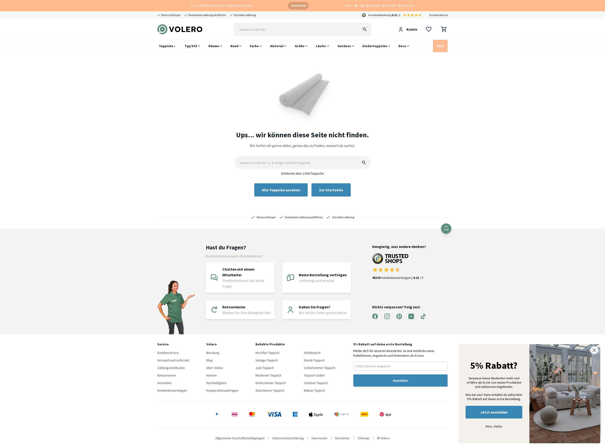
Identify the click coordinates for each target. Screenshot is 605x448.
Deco (402, 46)
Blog (209, 360)
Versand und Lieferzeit (173, 360)
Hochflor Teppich (267, 353)
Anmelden (164, 383)
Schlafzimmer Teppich (319, 368)
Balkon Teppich (314, 390)
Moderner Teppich (268, 375)
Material (276, 46)
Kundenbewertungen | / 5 (397, 278)
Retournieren (166, 375)
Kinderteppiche (375, 46)
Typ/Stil (191, 46)
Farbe (254, 46)
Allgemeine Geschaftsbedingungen (240, 438)
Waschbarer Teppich (269, 390)
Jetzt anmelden (494, 412)
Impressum (319, 438)
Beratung (212, 353)
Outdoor (344, 46)
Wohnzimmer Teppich (270, 383)
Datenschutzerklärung (288, 438)
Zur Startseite (331, 190)
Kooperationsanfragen (222, 390)
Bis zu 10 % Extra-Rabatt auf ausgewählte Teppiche (221, 5)
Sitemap (363, 438)
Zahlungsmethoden (171, 368)
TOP (446, 229)
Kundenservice (438, 15)
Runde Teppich (314, 360)
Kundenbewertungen (172, 390)
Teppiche (166, 46)
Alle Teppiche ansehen (281, 190)
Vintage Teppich (266, 360)
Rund (234, 46)
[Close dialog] (594, 350)
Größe (300, 46)
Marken (211, 375)
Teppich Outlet (314, 375)
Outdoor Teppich (316, 383)
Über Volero (214, 368)
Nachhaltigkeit (216, 383)
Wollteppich (312, 353)
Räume (213, 46)
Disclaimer (342, 438)
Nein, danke (494, 426)
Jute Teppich (264, 368)
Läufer (321, 46)
